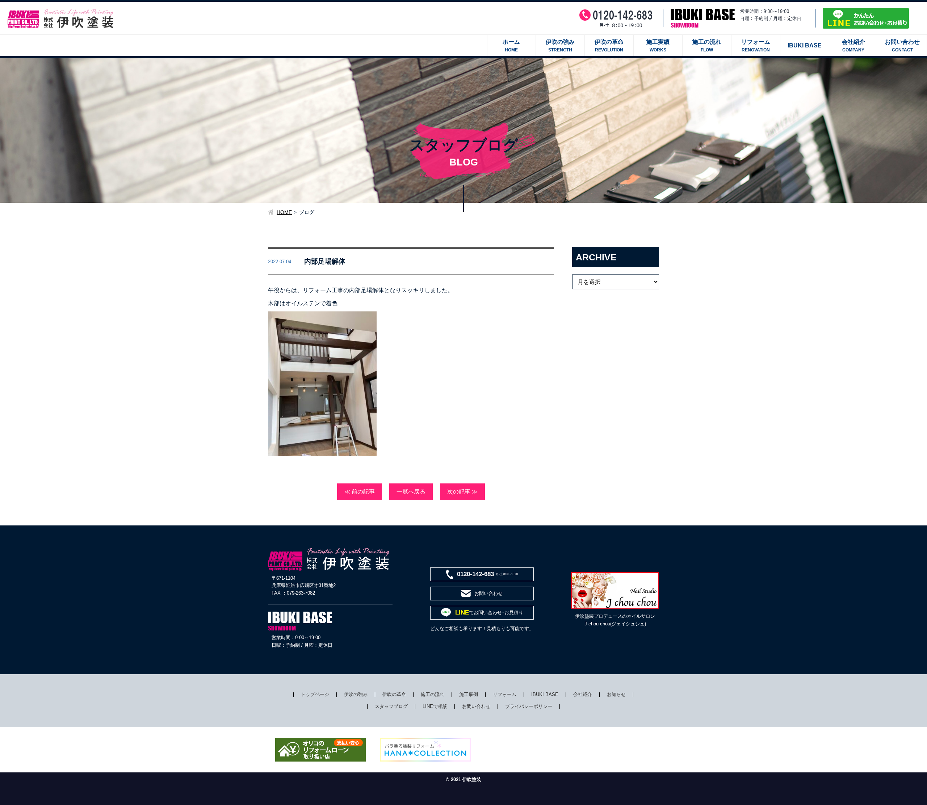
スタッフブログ (391, 706)
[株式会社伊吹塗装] (61, 12)
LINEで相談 (435, 706)
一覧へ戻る (411, 492)
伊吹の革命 (394, 694)
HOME (284, 212)
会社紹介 (582, 694)
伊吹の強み (356, 694)
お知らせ (616, 694)
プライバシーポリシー (528, 706)
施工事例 (468, 694)
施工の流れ (432, 694)
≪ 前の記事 (359, 492)
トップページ (315, 694)
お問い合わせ (476, 706)
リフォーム (504, 694)
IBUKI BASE (544, 694)
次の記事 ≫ (462, 492)
